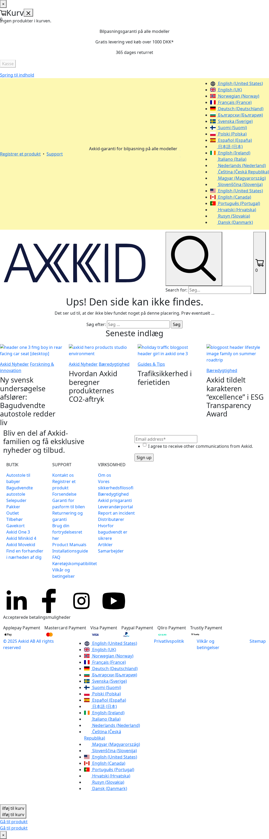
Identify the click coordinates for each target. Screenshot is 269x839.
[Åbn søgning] (193, 259)
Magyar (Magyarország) (241, 178)
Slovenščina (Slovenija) (240, 184)
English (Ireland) (233, 153)
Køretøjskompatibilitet (74, 563)
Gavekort (15, 526)
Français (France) (234, 102)
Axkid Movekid (20, 544)
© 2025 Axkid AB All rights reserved (28, 644)
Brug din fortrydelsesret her (67, 532)
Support (54, 154)
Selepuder (16, 500)
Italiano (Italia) (231, 159)
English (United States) (240, 83)
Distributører (111, 519)
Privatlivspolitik (169, 641)
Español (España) (234, 140)
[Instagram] (81, 601)
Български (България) (240, 115)
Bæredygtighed (114, 364)
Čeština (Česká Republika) (243, 172)
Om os (104, 475)
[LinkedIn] (16, 601)
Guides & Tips (151, 364)
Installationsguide (70, 551)
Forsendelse (64, 494)
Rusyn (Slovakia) (233, 216)
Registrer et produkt (20, 154)
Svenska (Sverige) (235, 121)
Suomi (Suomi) (232, 127)
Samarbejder (111, 551)
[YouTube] (114, 601)
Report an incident (116, 513)
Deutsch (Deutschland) (240, 109)
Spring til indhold (17, 75)
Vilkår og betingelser (208, 644)
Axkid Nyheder (14, 364)
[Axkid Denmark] (74, 262)
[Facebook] (49, 601)
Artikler (105, 544)
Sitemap (258, 641)
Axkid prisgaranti (115, 500)
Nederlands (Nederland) (241, 165)
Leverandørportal (115, 507)
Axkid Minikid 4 (21, 538)
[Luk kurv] (28, 13)
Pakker (13, 507)
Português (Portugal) (238, 203)
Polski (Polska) (232, 134)
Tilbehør (14, 519)
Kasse (8, 64)
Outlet (12, 513)
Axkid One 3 (18, 532)
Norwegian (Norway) (238, 96)
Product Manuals (69, 544)
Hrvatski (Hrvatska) (236, 210)
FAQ (56, 557)
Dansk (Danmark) (235, 222)
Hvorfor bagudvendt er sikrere (112, 532)
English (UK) (229, 90)
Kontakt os (63, 475)
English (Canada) (234, 197)
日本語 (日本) (230, 146)
